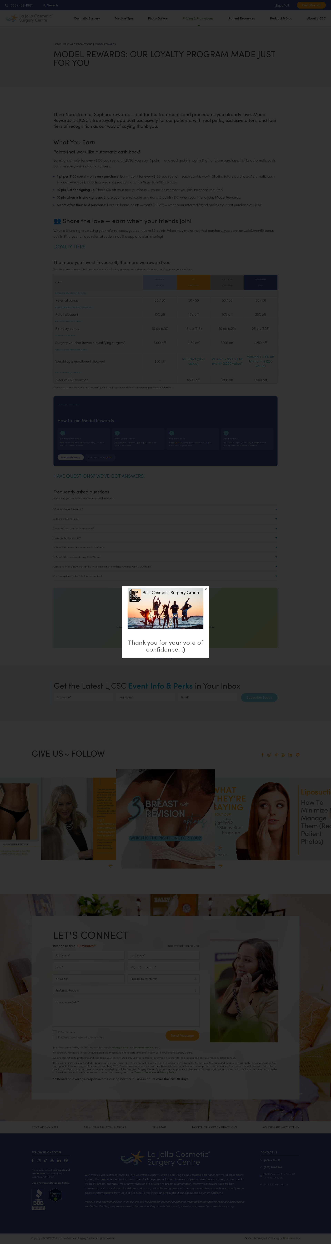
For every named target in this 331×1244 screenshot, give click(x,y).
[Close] (206, 589)
